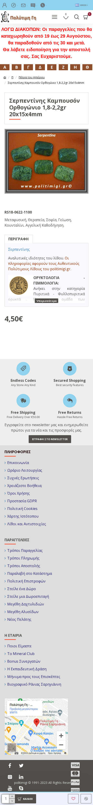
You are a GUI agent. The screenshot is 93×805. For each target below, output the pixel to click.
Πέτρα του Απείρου (32, 77)
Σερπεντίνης (19, 249)
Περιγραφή (18, 238)
